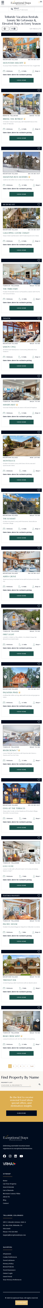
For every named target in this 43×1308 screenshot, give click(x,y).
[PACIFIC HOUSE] (21, 909)
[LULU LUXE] (21, 851)
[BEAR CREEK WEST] (21, 1021)
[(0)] (39, 3)
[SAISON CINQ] (21, 332)
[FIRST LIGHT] (21, 619)
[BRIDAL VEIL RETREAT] (21, 104)
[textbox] (16, 1085)
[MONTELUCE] (21, 446)
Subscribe (21, 1113)
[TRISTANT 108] (21, 965)
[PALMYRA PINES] (21, 677)
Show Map (21, 1302)
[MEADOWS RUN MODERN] (21, 162)
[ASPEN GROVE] (21, 561)
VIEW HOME (21, 80)
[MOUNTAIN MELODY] (21, 48)
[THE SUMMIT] (21, 504)
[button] (5, 47)
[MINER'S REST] (21, 390)
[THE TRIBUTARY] (21, 274)
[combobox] (16, 1085)
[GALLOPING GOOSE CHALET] (21, 218)
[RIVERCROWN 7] (21, 735)
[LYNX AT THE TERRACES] (21, 793)
